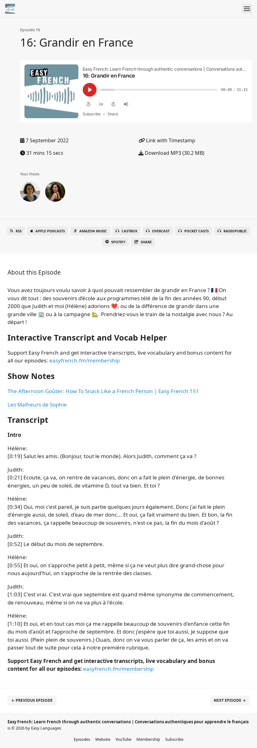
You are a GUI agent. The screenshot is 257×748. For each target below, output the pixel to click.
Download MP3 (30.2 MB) (174, 152)
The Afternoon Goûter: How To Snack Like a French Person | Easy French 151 (103, 391)
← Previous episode (32, 700)
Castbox (129, 231)
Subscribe (174, 739)
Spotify (118, 242)
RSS (19, 231)
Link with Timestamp (170, 140)
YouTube (123, 739)
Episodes (82, 739)
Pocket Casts (196, 231)
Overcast (161, 231)
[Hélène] (30, 193)
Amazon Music (93, 231)
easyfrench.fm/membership (84, 360)
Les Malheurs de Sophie (37, 404)
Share (146, 242)
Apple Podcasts (50, 231)
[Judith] (55, 193)
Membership (148, 739)
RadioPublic (235, 231)
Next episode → (230, 700)
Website (102, 739)
